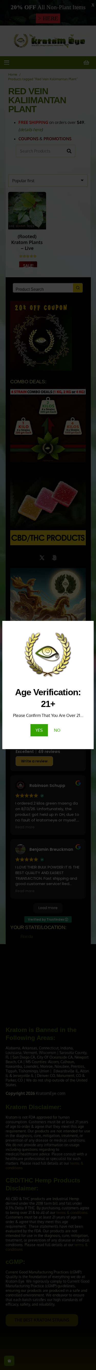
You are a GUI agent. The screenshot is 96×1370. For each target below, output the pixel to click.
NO (57, 730)
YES (39, 730)
